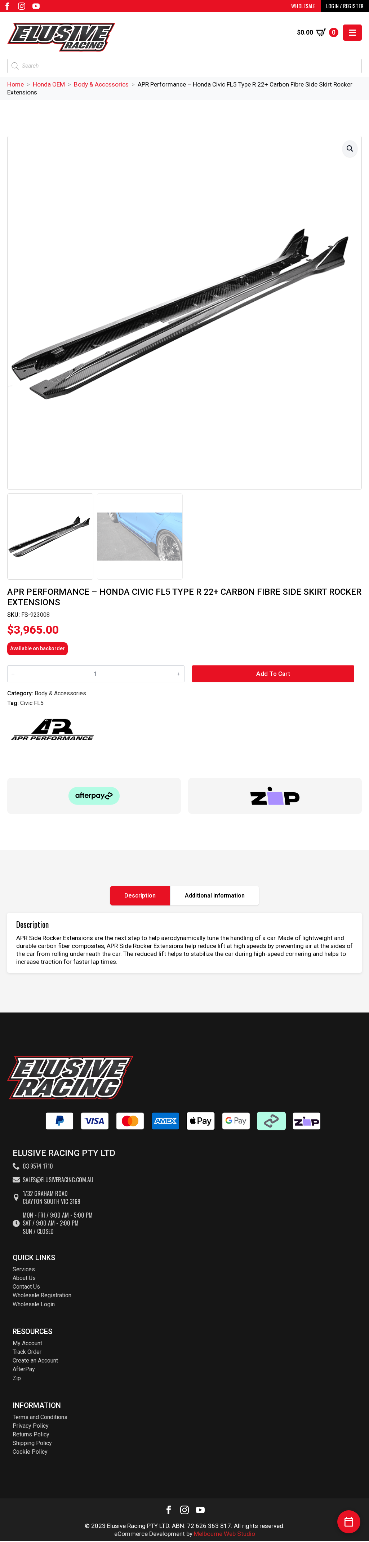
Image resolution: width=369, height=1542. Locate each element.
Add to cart (273, 673)
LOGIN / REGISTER (345, 6)
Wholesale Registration (42, 1295)
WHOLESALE (303, 6)
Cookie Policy (30, 1451)
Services (24, 1269)
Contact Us (26, 1286)
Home (15, 84)
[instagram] (21, 6)
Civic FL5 (32, 703)
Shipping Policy (32, 1443)
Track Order (27, 1351)
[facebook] (7, 6)
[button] (349, 148)
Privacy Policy (31, 1425)
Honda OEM (49, 84)
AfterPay (24, 1369)
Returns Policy (31, 1434)
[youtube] (36, 6)
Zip (17, 1378)
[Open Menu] (352, 33)
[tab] (140, 895)
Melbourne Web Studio (224, 1533)
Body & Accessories (101, 84)
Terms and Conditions (40, 1417)
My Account (27, 1343)
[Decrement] (13, 673)
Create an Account (35, 1360)
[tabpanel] (184, 943)
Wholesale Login (34, 1304)
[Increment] (179, 673)
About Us (24, 1278)
